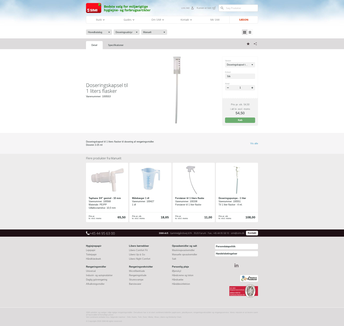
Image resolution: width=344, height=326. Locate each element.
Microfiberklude (137, 271)
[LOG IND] (192, 8)
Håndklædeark (93, 258)
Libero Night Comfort (139, 258)
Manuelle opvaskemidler (184, 254)
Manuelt (103, 158)
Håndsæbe (177, 279)
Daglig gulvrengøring (96, 279)
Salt (174, 258)
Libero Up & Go (137, 254)
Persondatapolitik (225, 246)
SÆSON (243, 19)
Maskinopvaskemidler (183, 250)
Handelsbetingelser (226, 253)
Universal (91, 271)
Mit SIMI (215, 19)
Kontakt (252, 233)
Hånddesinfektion (181, 284)
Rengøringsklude (137, 275)
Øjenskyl (176, 271)
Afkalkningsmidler (95, 284)
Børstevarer (135, 284)
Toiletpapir (91, 254)
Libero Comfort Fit (138, 250)
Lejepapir (90, 250)
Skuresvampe (136, 279)
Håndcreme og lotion (182, 275)
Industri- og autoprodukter (99, 275)
